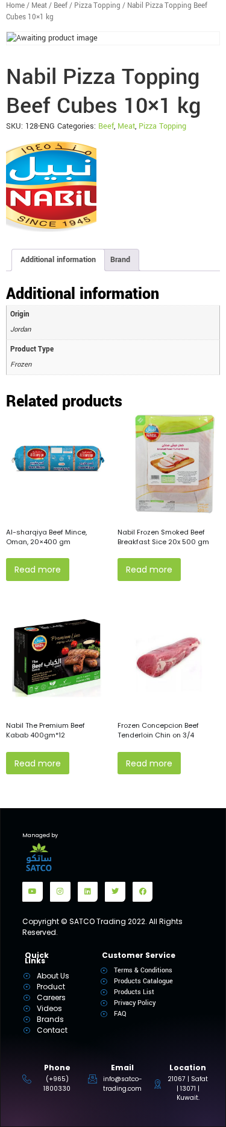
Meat (39, 6)
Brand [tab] (120, 259)
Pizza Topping (97, 6)
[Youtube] (32, 892)
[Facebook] (143, 892)
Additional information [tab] (58, 259)
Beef (60, 6)
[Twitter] (115, 892)
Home (15, 6)
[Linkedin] (88, 892)
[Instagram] (60, 892)
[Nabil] (51, 186)
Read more (37, 570)
